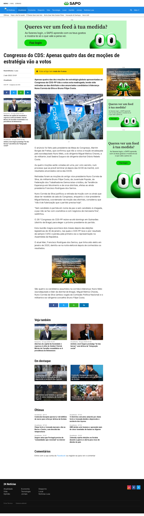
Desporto (7, 113)
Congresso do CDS (14, 85)
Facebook (61, 455)
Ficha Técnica (8, 503)
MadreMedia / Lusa (11, 71)
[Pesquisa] (131, 10)
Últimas (39, 410)
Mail (12, 3)
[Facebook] (134, 487)
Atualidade (8, 80)
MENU (6, 3)
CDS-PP (6, 85)
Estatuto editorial (21, 503)
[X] (138, 487)
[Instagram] (129, 487)
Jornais (18, 3)
